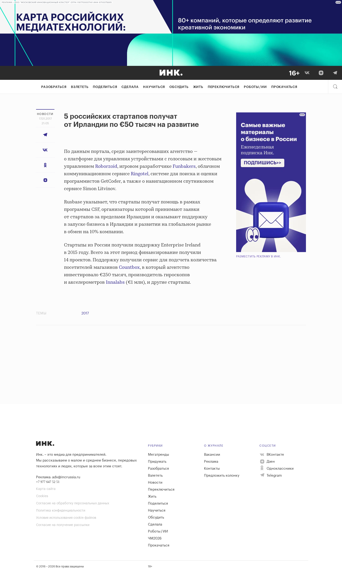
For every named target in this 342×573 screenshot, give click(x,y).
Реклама (211, 461)
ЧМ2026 (154, 538)
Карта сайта (46, 489)
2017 (85, 313)
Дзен (270, 461)
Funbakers (184, 166)
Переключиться (223, 87)
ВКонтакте (275, 454)
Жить (198, 87)
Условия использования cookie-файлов (66, 517)
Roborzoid (106, 166)
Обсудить (178, 87)
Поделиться (105, 87)
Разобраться (54, 87)
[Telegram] (335, 73)
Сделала (130, 87)
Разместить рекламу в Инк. (258, 256)
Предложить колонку (221, 475)
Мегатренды (158, 454)
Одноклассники (280, 468)
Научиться (154, 87)
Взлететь (79, 87)
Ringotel (139, 174)
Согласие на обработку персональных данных (72, 503)
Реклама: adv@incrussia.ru (58, 477)
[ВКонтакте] (307, 73)
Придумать (157, 461)
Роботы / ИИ (255, 87)
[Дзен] (321, 73)
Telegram (274, 475)
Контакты (212, 468)
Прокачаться (284, 87)
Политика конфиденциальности (60, 510)
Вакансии (212, 454)
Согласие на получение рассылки (62, 525)
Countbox (129, 267)
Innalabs (115, 282)
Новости (155, 482)
